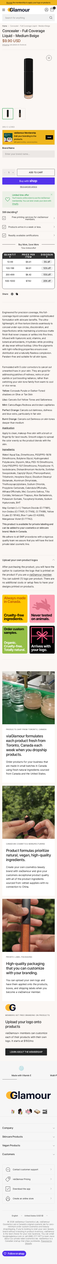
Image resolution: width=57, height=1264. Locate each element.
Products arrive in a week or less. (24, 227)
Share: (5, 294)
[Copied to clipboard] (17, 294)
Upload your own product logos (20, 560)
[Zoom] (49, 58)
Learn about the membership (26, 1052)
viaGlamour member (40, 574)
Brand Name (8, 148)
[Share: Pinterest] (12, 294)
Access (9, 2)
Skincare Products (12, 1136)
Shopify (15, 204)
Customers (8, 1154)
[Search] (51, 17)
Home (4, 26)
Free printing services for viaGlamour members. (30, 218)
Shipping (5, 45)
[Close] (51, 194)
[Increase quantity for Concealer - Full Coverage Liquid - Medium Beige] (13, 172)
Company (7, 1127)
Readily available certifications (23, 235)
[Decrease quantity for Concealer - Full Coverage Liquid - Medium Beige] (4, 172)
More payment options (28, 187)
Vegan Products (11, 1145)
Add (49, 137)
